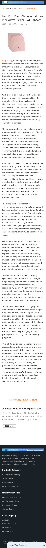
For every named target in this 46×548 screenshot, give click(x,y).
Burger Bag (7, 60)
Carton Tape (8, 509)
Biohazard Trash (9, 505)
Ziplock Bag (7, 478)
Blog (15, 8)
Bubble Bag (7, 482)
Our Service (7, 531)
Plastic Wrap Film (10, 486)
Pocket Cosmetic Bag (11, 497)
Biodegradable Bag (11, 474)
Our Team (6, 527)
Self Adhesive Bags (10, 501)
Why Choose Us (9, 523)
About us (6, 520)
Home (8, 8)
